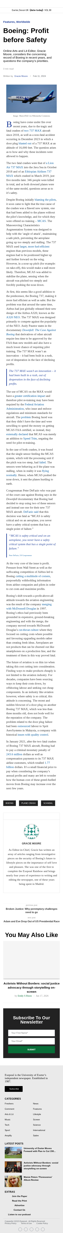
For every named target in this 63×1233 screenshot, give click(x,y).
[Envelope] (31, 1229)
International (39, 1130)
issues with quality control (33, 734)
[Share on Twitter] (25, 816)
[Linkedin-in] (26, 1229)
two (26, 130)
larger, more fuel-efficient (34, 246)
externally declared (17, 434)
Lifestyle (37, 1114)
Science (37, 1125)
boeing (9, 803)
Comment (9, 1109)
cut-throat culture (29, 629)
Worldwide (23, 21)
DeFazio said (31, 511)
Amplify (8, 1136)
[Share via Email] (35, 816)
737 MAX (35, 130)
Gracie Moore (21, 76)
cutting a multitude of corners (33, 576)
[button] (57, 3)
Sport (7, 1130)
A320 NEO (13, 317)
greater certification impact (30, 395)
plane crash (28, 803)
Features (9, 21)
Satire (36, 1136)
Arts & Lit (9, 1114)
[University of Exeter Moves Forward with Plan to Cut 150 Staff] (13, 1152)
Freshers (9, 1104)
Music (7, 1120)
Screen (36, 1120)
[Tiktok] (43, 1229)
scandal (48, 803)
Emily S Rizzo (25, 995)
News (35, 1104)
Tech (7, 1125)
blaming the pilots (45, 199)
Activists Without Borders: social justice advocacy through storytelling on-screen (32, 987)
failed (42, 462)
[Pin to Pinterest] (30, 816)
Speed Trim (30, 438)
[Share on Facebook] (19, 816)
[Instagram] (20, 1229)
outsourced (24, 726)
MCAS (41, 221)
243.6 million (14, 754)
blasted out (25, 143)
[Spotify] (37, 1229)
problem (26, 417)
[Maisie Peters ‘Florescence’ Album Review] (13, 1181)
